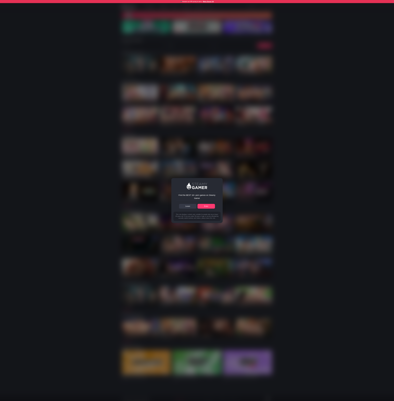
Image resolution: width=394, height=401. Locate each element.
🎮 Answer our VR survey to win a (197, 1)
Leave (187, 206)
